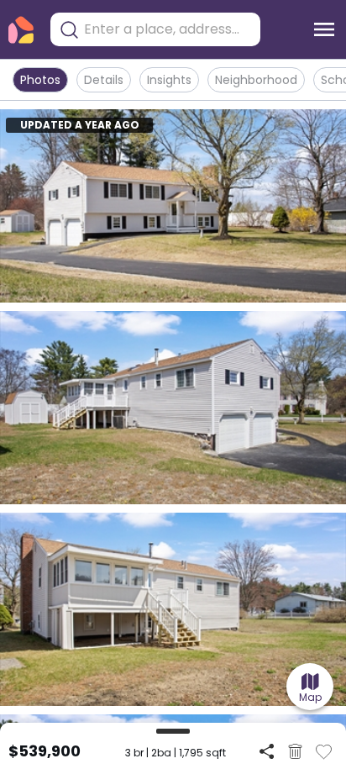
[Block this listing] (295, 751)
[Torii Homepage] (21, 30)
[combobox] (168, 29)
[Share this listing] (267, 751)
